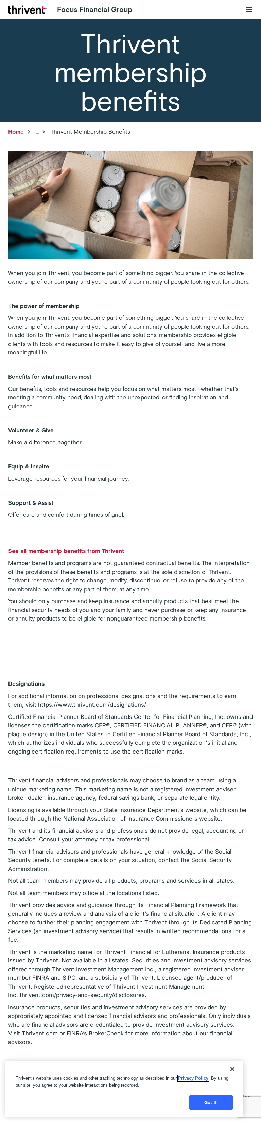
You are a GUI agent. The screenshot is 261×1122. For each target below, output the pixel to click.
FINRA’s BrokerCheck (95, 1033)
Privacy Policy (193, 1078)
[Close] (232, 1068)
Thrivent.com (40, 1033)
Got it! (211, 1102)
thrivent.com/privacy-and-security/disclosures (82, 995)
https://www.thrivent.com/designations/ (92, 704)
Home (16, 131)
